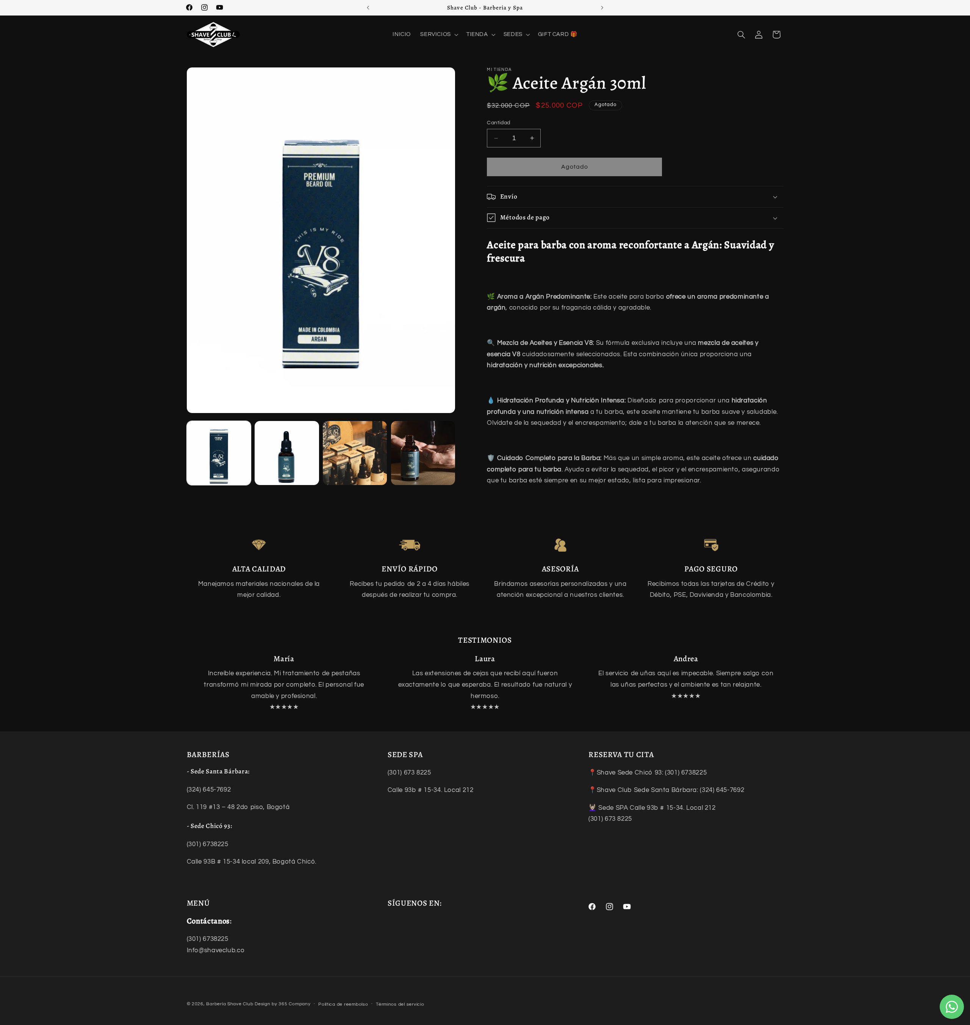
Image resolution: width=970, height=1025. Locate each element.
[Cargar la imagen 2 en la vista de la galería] (287, 453)
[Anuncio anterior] (368, 7)
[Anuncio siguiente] (602, 7)
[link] (259, 545)
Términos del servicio (400, 1004)
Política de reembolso (343, 1004)
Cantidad (498, 122)
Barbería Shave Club (229, 1004)
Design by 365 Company (282, 1004)
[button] (439, 34)
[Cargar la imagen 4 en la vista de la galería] (423, 453)
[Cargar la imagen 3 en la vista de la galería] (355, 453)
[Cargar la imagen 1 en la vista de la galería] (219, 453)
